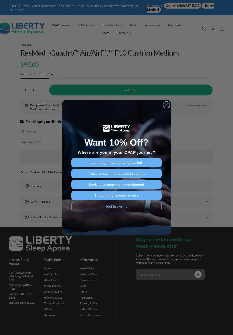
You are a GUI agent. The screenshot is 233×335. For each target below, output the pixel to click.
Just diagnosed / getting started (116, 162)
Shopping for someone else (116, 195)
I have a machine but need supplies (116, 173)
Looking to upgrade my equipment (116, 184)
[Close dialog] (166, 105)
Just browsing (116, 206)
